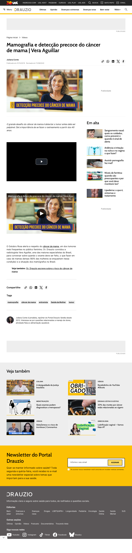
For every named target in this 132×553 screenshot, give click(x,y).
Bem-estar (104, 9)
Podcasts (35, 524)
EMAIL (123, 3)
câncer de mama (51, 246)
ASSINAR (115, 462)
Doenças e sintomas (70, 9)
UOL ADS (81, 3)
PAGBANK (53, 3)
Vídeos (26, 524)
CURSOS (62, 3)
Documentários (47, 524)
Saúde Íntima (101, 512)
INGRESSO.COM (29, 3)
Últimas (42, 9)
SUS (123, 511)
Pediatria (82, 511)
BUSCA (95, 3)
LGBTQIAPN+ (58, 511)
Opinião (53, 9)
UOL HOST (42, 3)
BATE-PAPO (109, 3)
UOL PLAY (72, 3)
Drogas (47, 511)
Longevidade (71, 511)
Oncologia (92, 511)
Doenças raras (89, 9)
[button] (103, 61)
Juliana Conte (13, 60)
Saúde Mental (113, 512)
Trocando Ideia (62, 524)
